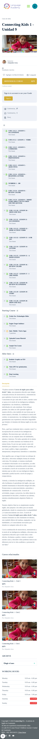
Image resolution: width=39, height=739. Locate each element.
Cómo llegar (22, 732)
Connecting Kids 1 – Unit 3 (11, 581)
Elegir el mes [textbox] (9, 663)
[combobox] (19, 663)
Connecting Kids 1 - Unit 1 (11, 643)
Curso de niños (6, 19)
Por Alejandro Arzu (8, 586)
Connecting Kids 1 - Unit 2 (11, 612)
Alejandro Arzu (12, 63)
